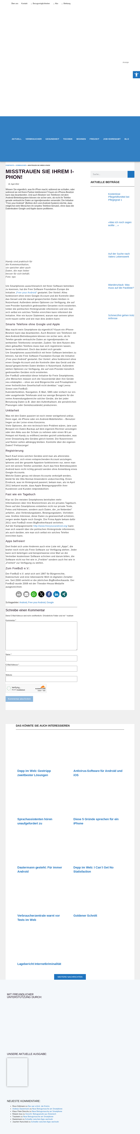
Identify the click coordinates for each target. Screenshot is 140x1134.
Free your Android (37, 602)
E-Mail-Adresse (12, 665)
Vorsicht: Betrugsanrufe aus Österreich (40, 1114)
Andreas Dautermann (20, 1109)
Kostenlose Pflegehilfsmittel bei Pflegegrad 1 (118, 197)
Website (9, 675)
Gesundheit (52, 139)
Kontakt (24, 3)
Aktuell (17, 139)
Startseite (10, 165)
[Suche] (131, 174)
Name (8, 654)
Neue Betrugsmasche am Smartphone (47, 1109)
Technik (68, 139)
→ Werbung (65, 3)
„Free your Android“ (27, 292)
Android (23, 602)
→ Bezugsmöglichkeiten (40, 3)
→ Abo (55, 3)
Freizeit (94, 139)
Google (50, 602)
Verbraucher (34, 139)
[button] (19, 594)
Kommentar (11, 620)
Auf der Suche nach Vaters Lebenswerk (119, 255)
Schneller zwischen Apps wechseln (39, 1119)
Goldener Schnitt (85, 915)
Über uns (14, 3)
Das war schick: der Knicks (39, 1106)
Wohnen (81, 139)
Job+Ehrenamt (112, 139)
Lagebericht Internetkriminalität (39, 964)
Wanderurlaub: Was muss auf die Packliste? (121, 286)
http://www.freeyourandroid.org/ (50, 526)
